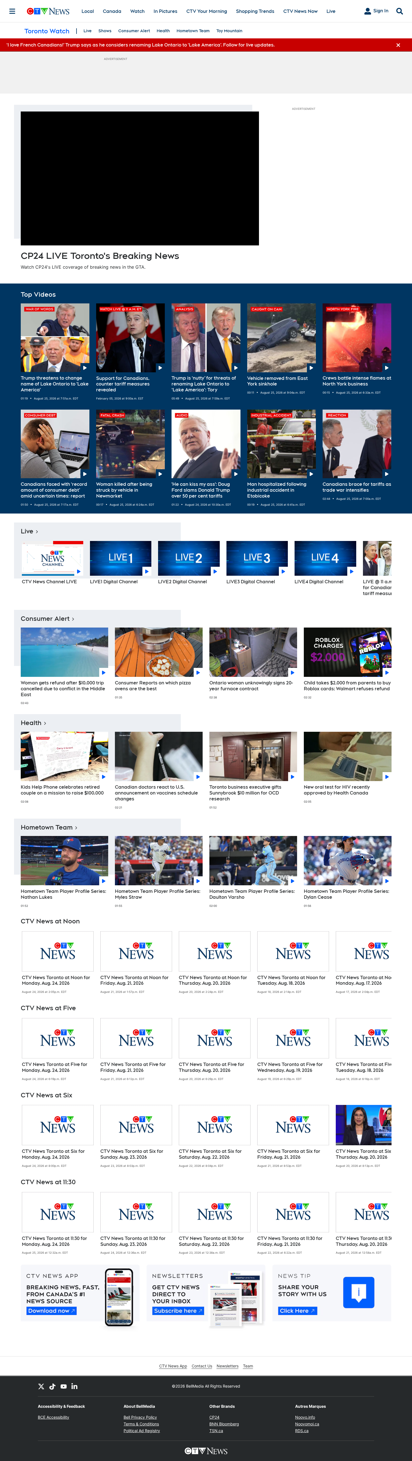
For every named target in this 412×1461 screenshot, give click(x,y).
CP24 (214, 1417)
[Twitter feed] (41, 1386)
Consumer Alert (134, 31)
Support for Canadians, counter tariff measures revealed (123, 384)
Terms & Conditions (141, 1423)
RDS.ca (302, 1430)
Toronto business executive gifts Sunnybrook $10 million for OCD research (245, 793)
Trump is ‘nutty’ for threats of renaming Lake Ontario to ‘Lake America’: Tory (204, 383)
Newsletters (228, 1366)
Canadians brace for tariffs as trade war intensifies (357, 487)
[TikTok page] (52, 1386)
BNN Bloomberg (224, 1423)
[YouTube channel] (63, 1386)
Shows (105, 31)
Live (331, 11)
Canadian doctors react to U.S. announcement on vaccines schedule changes (156, 793)
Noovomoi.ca (307, 1423)
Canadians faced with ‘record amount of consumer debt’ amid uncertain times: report (54, 490)
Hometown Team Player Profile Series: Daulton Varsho (252, 894)
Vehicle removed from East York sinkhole (277, 381)
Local (88, 11)
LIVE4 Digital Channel (319, 581)
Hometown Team (193, 31)
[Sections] (12, 11)
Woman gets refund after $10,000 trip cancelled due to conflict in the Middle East (63, 688)
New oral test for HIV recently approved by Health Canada (337, 790)
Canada (112, 11)
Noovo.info (305, 1417)
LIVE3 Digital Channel (250, 581)
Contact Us (202, 1366)
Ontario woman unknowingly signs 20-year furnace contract (251, 685)
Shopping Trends (255, 11)
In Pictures (165, 11)
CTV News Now (300, 11)
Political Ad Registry (142, 1430)
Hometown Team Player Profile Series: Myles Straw (157, 894)
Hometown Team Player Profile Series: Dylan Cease (346, 894)
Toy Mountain (229, 31)
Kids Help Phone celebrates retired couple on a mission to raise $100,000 (62, 790)
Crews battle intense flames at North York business (357, 381)
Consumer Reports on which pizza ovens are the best (153, 685)
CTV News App (173, 1366)
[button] (380, 570)
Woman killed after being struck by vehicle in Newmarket (124, 490)
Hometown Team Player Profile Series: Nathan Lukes (63, 894)
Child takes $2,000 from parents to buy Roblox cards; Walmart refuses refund (347, 685)
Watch (137, 11)
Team (248, 1366)
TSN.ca (216, 1430)
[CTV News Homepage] (48, 11)
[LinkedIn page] (74, 1386)
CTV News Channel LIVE (49, 581)
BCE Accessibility (53, 1417)
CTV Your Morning (206, 11)
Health (163, 31)
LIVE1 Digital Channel (114, 581)
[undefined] (58, 962)
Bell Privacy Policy (140, 1417)
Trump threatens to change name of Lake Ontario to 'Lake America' (55, 383)
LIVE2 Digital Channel (182, 581)
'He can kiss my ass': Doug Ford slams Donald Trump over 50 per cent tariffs (201, 490)
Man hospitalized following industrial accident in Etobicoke (276, 490)
